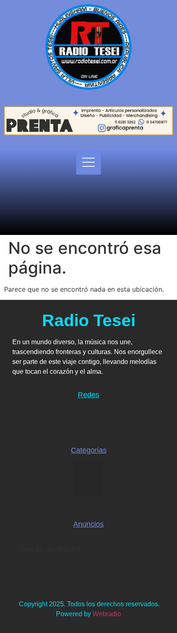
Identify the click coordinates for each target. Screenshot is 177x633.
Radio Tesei (88, 320)
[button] (88, 479)
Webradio (107, 613)
